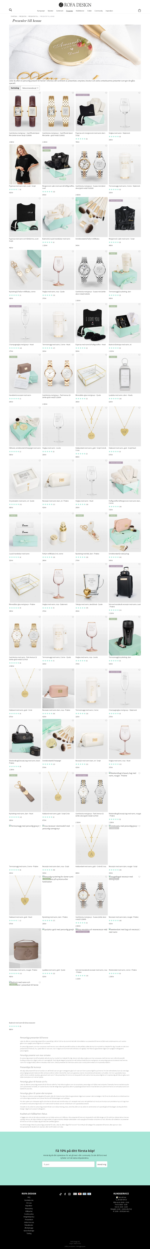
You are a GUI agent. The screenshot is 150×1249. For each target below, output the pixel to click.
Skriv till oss (122, 1197)
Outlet (89, 11)
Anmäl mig (102, 1164)
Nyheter (50, 11)
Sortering (15, 88)
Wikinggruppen (80, 1246)
